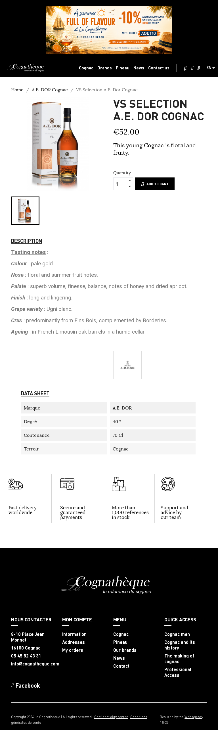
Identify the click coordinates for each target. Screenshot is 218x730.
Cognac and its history (179, 645)
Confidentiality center (111, 717)
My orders (72, 650)
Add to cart (157, 184)
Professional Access (177, 672)
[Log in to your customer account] (192, 68)
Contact (121, 666)
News (119, 658)
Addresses (73, 642)
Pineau (120, 642)
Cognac (121, 634)
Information (74, 634)
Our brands (125, 650)
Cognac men (177, 634)
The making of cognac (179, 658)
